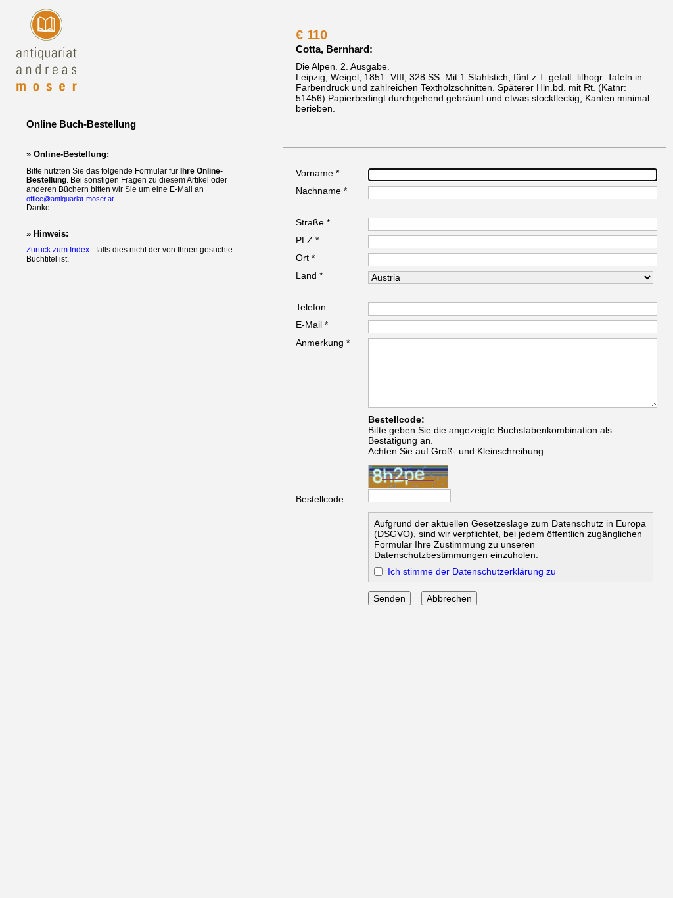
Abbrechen (449, 598)
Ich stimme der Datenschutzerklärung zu (472, 571)
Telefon (311, 307)
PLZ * (307, 240)
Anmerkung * (323, 342)
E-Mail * (312, 324)
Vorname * (317, 173)
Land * (309, 275)
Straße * (313, 222)
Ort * (305, 257)
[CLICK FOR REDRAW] (408, 476)
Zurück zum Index (57, 249)
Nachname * (321, 190)
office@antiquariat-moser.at (70, 198)
